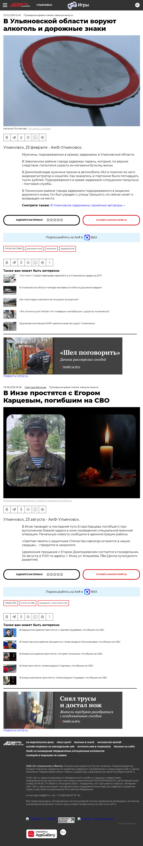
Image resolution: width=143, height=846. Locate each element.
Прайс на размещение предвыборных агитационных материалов (65, 751)
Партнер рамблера (126, 823)
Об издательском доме (40, 742)
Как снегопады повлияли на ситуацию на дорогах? (49, 299)
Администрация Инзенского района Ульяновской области (37, 500)
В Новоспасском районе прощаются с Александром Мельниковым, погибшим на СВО (69, 641)
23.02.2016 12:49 (12, 15)
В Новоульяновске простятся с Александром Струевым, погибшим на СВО (63, 677)
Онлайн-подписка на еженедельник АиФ (50, 747)
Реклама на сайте (124, 747)
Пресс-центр (64, 742)
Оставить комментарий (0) (111, 220)
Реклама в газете (84, 742)
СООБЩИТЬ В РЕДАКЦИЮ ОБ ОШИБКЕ (46, 755)
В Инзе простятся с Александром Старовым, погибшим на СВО (56, 665)
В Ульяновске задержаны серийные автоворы (86, 205)
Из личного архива (39, 128)
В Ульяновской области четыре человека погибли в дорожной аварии (60, 287)
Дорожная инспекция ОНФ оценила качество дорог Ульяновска (57, 323)
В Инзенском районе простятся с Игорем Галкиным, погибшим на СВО (60, 653)
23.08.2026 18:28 (12, 387)
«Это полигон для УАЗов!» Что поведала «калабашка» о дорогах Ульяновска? (64, 311)
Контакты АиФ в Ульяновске (94, 747)
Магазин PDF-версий (109, 742)
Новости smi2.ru (15, 376)
